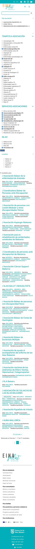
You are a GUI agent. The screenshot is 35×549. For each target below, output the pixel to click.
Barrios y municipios (9, 489)
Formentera (6, 291)
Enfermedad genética (17, 184)
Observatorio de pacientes (11, 509)
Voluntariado (7, 363)
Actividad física (7, 473)
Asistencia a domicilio (10, 215)
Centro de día (7, 309)
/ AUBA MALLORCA (11, 420)
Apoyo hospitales (15, 403)
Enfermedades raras (9, 186)
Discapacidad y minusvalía (11, 313)
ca (17, 2)
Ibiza (23, 289)
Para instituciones (8, 518)
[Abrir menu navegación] (29, 7)
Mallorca (9, 181)
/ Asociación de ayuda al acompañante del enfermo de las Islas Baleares (17, 352)
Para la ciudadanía (8, 470)
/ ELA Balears (8, 381)
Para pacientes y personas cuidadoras (15, 507)
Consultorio (25, 198)
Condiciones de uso (17, 536)
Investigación (7, 183)
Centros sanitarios (8, 494)
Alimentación (7, 475)
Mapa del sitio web (17, 542)
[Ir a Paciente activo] (9, 7)
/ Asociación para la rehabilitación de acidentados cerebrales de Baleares (16, 237)
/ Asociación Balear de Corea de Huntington (17, 319)
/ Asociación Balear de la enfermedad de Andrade (13, 177)
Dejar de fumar (7, 483)
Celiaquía (27, 405)
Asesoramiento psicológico (12, 227)
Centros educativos (9, 492)
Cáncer (12, 281)
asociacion (7, 396)
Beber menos (7, 478)
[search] (25, 7)
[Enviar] (31, 13)
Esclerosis (28, 346)
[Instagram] (28, 2)
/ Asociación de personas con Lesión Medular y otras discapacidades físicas (16, 207)
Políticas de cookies (17, 539)
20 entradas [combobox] (18, 435)
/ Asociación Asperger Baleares (16, 222)
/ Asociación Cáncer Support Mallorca (15, 267)
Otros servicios (19, 183)
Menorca (9, 257)
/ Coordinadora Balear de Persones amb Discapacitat (15, 191)
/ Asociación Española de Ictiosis (17, 409)
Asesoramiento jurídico (11, 198)
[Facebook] (25, 2)
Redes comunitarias (9, 500)
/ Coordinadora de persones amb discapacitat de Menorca (17, 253)
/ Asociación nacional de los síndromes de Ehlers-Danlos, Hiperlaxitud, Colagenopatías (15, 369)
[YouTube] (31, 2)
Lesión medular (8, 218)
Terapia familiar (19, 344)
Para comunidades (9, 486)
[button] (17, 18)
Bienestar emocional (9, 480)
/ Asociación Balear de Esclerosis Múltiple (12, 338)
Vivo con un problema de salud (12, 515)
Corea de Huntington (17, 330)
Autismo (27, 230)
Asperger (19, 230)
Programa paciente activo (11, 512)
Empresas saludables (9, 497)
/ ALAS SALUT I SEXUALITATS (16, 286)
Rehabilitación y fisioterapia (12, 244)
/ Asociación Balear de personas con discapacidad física (17, 302)
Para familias (7, 503)
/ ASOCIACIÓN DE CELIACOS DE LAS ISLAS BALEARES (17, 391)
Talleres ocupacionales (11, 278)
